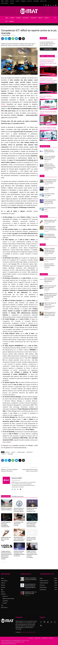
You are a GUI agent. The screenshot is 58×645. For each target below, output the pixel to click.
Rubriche (3, 594)
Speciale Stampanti (4, 3)
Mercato (40, 17)
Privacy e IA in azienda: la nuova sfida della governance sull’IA (50, 201)
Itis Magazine (23, 1)
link (10, 445)
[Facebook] (43, 5)
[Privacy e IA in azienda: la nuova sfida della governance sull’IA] (42, 201)
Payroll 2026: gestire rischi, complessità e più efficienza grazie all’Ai (19, 539)
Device (2, 592)
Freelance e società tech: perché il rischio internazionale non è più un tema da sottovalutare (32, 554)
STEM (3, 104)
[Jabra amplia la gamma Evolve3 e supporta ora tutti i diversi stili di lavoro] (42, 228)
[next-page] (4, 562)
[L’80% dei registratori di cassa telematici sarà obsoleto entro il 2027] (42, 313)
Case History (26, 17)
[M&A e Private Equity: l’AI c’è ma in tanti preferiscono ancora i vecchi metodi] (42, 304)
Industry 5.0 (29, 1)
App (6, 21)
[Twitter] (53, 5)
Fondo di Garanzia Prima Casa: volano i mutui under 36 (30, 470)
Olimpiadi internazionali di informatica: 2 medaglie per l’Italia (32, 510)
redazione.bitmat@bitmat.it (28, 632)
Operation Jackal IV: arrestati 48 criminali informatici (31, 539)
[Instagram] (46, 5)
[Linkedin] (48, 5)
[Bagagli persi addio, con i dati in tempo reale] (22, 593)
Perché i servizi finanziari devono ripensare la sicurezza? (50, 287)
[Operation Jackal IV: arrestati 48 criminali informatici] (32, 532)
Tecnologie (33, 17)
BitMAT (2, 1)
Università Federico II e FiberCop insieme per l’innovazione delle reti (19, 510)
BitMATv (7, 1)
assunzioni (7, 452)
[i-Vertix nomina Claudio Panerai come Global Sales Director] (42, 157)
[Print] (23, 38)
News (6, 17)
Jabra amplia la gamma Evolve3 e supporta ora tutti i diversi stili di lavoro (50, 228)
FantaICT (5, 603)
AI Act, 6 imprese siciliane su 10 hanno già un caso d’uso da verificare (50, 181)
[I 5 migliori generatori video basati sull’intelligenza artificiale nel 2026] (6, 517)
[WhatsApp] (12, 38)
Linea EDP (17, 1)
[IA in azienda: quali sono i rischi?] (42, 209)
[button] (55, 18)
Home (2, 27)
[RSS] (51, 5)
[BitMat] (29, 11)
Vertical (46, 17)
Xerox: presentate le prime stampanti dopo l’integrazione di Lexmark (50, 236)
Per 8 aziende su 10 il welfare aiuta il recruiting (18, 524)
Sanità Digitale (36, 1)
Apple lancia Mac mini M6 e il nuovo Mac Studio (6, 539)
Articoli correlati (6, 496)
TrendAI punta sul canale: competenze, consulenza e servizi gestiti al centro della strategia (48, 80)
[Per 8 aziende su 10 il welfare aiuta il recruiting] (19, 517)
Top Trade (12, 1)
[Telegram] (16, 38)
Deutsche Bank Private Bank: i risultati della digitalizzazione (49, 280)
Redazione (51, 638)
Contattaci (12, 3)
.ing (2, 605)
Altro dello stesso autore (17, 496)
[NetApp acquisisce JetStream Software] (42, 151)
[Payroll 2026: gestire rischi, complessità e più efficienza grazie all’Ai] (19, 532)
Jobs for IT (5, 596)
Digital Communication (8, 598)
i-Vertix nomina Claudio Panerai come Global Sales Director (49, 158)
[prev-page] (2, 562)
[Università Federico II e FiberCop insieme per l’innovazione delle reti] (19, 503)
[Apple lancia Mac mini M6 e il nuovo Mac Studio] (6, 532)
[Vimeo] (56, 5)
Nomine (3, 587)
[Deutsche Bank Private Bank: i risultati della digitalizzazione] (42, 279)
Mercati (3, 585)
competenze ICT (29, 452)
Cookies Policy (37, 638)
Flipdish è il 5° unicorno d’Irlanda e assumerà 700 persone (9, 470)
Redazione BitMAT (6, 35)
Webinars (11, 21)
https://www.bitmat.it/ (16, 480)
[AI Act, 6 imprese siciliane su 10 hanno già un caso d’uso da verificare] (42, 181)
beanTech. (13, 452)
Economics (5, 600)
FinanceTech (4, 607)
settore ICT (4, 453)
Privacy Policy (45, 638)
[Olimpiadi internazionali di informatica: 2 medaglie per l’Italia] (32, 503)
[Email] (19, 38)
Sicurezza (18, 17)
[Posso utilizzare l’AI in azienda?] (42, 189)
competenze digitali (21, 452)
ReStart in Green (43, 1)
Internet (12, 17)
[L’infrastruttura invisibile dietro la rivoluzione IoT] (42, 259)
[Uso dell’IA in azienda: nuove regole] (42, 195)
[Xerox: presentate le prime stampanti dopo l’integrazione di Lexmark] (42, 235)
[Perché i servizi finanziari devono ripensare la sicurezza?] (42, 287)
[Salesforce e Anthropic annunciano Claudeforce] (6, 503)
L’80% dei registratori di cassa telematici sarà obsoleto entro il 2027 (49, 314)
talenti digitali (10, 453)
